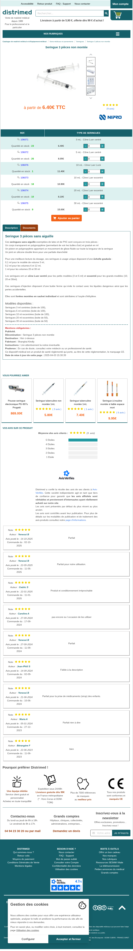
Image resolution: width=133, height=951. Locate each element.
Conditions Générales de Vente (23, 862)
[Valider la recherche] (106, 13)
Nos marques (109, 855)
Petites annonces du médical (109, 869)
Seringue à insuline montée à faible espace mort (112, 404)
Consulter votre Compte (66, 862)
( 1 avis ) (88, 409)
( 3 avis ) (56, 409)
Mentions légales (23, 866)
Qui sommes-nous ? (23, 852)
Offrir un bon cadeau (109, 852)
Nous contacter (82, 3)
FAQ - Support (63, 3)
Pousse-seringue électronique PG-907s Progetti (16, 404)
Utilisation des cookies (66, 869)
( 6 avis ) (120, 412)
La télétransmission (110, 866)
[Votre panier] (118, 15)
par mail (35, 831)
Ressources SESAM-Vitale (109, 862)
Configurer (28, 939)
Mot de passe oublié (66, 859)
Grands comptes (109, 872)
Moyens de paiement (23, 859)
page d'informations (76, 520)
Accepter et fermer (68, 939)
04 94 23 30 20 (14, 831)
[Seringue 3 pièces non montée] (90, 62)
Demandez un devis (66, 831)
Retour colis (23, 855)
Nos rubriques (109, 859)
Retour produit (44, 3)
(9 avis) (110, 108)
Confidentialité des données (66, 866)
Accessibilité (27, 3)
